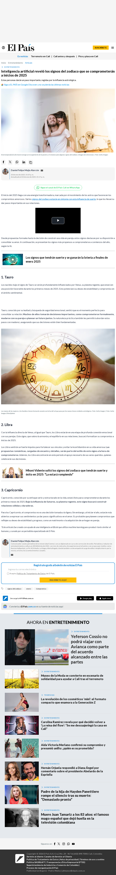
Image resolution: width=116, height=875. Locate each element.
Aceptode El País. (32, 573)
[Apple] (104, 598)
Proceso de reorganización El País (42, 868)
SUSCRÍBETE (101, 47)
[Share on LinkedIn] (24, 162)
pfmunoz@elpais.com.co (73, 870)
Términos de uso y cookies (92, 859)
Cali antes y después (64, 56)
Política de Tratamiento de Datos (31, 573)
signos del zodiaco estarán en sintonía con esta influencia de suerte (64, 199)
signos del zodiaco (14, 589)
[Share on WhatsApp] (17, 162)
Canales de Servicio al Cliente (58, 856)
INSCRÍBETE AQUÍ (58, 580)
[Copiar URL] (30, 162)
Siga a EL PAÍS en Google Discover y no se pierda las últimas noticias (36, 84)
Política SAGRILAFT (36, 862)
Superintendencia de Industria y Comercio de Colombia (52, 865)
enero (28, 589)
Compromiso (41, 589)
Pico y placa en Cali (88, 56)
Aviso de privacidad (69, 859)
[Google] (85, 598)
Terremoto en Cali (40, 56)
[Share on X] (10, 162)
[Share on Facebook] (3, 162)
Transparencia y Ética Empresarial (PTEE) (66, 862)
